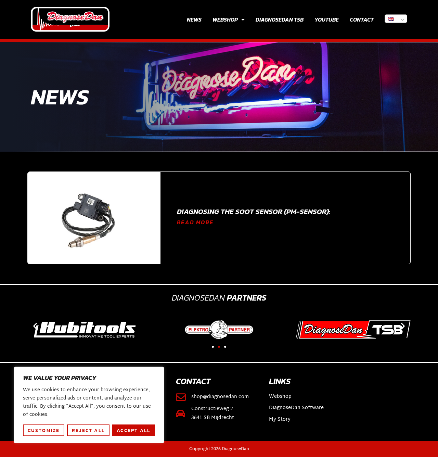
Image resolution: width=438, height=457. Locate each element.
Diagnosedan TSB (280, 19)
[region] (89, 405)
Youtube (326, 19)
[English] (396, 19)
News (194, 19)
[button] (35, 326)
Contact (362, 19)
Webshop (225, 19)
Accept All (133, 430)
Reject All (88, 430)
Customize (44, 430)
